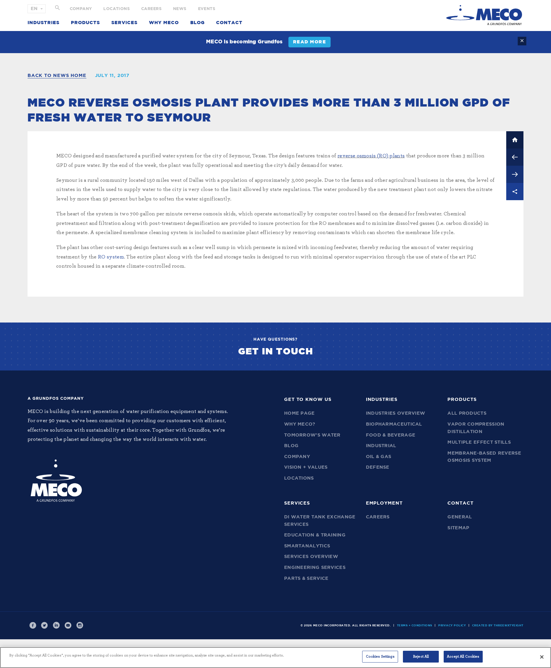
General (459, 517)
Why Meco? (299, 424)
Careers (151, 9)
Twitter (44, 625)
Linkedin (56, 625)
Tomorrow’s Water (312, 435)
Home (514, 139)
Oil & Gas (378, 456)
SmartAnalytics (307, 546)
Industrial (381, 445)
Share (514, 191)
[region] (275, 657)
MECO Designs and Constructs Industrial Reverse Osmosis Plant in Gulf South (514, 157)
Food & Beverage (391, 435)
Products (85, 22)
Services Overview (311, 556)
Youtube (68, 625)
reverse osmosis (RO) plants (371, 156)
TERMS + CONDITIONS (414, 625)
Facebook (33, 625)
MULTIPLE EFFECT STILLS (479, 442)
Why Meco (164, 22)
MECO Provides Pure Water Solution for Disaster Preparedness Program (514, 174)
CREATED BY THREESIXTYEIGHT (497, 625)
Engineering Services (315, 567)
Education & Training (315, 535)
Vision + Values (306, 467)
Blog (197, 22)
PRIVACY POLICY (452, 625)
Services (124, 22)
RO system (111, 257)
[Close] (542, 656)
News (180, 9)
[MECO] (484, 15)
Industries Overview (395, 413)
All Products (466, 413)
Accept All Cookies (463, 657)
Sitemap (458, 528)
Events (206, 9)
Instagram (80, 625)
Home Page (299, 413)
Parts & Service (306, 578)
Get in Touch (275, 351)
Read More (309, 42)
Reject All (421, 657)
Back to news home (57, 75)
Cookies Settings (380, 657)
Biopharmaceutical (394, 424)
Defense (377, 467)
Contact (229, 22)
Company (81, 9)
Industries (43, 22)
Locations (116, 9)
